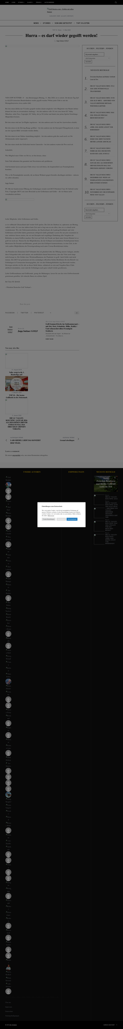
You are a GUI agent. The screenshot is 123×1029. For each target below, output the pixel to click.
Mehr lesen (51, 515)
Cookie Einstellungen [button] (48, 519)
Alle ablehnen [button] (61, 519)
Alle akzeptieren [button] (72, 519)
